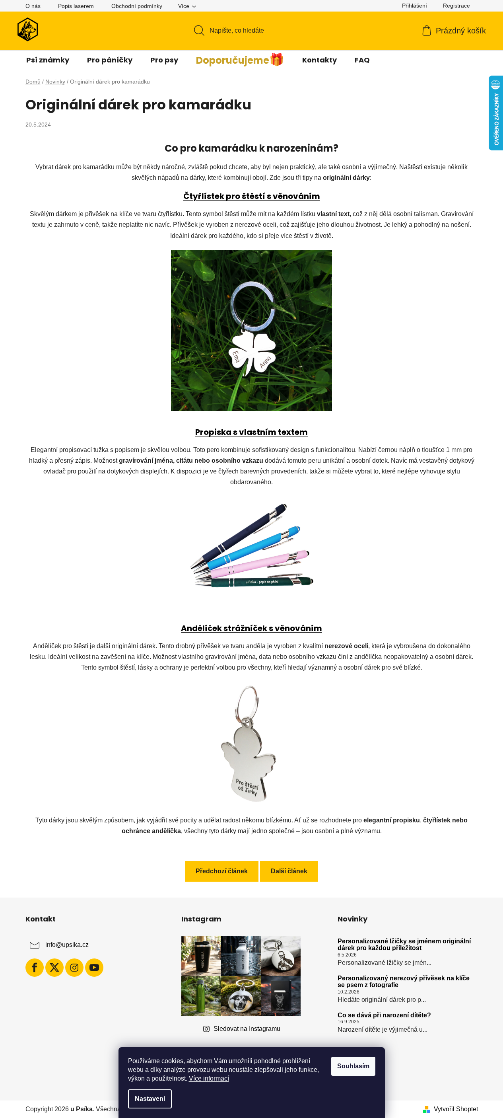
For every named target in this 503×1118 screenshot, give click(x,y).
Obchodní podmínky (136, 6)
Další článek (289, 871)
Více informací (209, 1078)
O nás (33, 6)
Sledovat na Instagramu (247, 1028)
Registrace (456, 5)
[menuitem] (47, 60)
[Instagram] (74, 967)
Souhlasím (353, 1066)
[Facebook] (34, 967)
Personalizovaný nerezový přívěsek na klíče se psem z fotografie (404, 982)
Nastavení (150, 1098)
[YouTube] (94, 967)
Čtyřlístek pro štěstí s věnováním (251, 196)
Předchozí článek (222, 871)
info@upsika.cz (67, 944)
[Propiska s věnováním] (251, 545)
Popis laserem (76, 6)
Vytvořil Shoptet (456, 1109)
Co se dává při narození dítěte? (384, 1015)
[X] (54, 967)
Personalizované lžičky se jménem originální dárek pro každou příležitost (404, 945)
